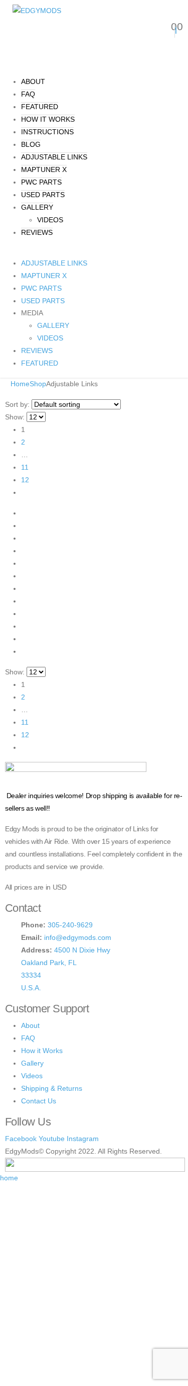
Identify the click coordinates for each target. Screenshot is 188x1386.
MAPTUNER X (44, 169)
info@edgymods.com (77, 937)
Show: (15, 417)
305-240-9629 (70, 925)
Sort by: (17, 404)
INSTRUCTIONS (47, 132)
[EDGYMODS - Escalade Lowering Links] (37, 10)
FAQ (28, 94)
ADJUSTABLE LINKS (54, 157)
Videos (32, 1076)
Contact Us (38, 1101)
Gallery (32, 1063)
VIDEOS (50, 220)
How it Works (42, 1051)
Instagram (83, 1139)
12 (25, 480)
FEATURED (39, 107)
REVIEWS (37, 232)
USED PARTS (43, 195)
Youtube (52, 1139)
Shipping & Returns (51, 1088)
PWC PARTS (41, 182)
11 (25, 467)
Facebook (21, 1139)
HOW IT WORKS (48, 119)
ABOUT (33, 81)
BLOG (31, 144)
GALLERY (37, 207)
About (30, 1025)
